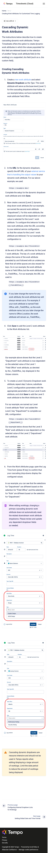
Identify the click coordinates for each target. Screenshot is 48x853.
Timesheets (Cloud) (24, 3)
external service (38, 171)
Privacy (4, 840)
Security (5, 843)
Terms (4, 837)
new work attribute (23, 79)
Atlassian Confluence (9, 850)
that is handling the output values (21, 174)
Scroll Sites (33, 847)
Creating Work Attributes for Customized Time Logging (21, 13)
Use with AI (10, 21)
